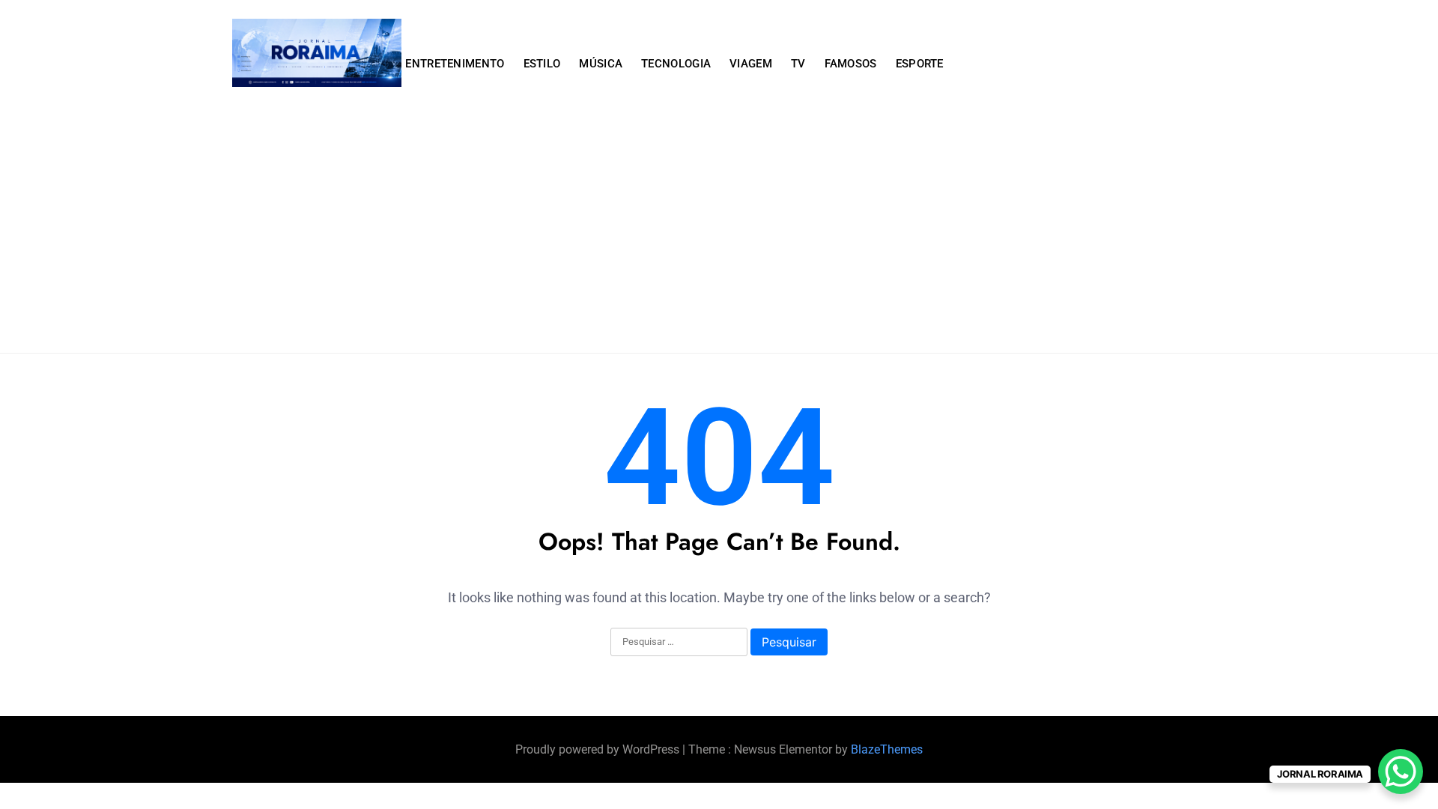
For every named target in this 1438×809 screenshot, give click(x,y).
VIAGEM (750, 63)
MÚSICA (600, 63)
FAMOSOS (851, 63)
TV (798, 63)
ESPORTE (920, 63)
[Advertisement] (719, 240)
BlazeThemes (887, 749)
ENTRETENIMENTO (454, 63)
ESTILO (542, 63)
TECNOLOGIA (676, 63)
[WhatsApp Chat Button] (1400, 771)
